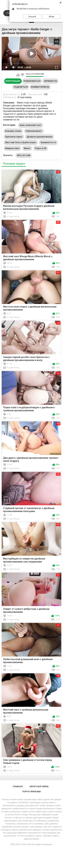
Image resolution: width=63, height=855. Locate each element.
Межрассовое (12, 148)
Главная (18, 786)
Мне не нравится (22, 75)
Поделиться (21, 87)
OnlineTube (26, 844)
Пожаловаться (32, 81)
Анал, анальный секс (30, 125)
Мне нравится (18, 75)
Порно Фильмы (31, 791)
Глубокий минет (34, 131)
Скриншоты (50, 81)
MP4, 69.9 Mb (23, 155)
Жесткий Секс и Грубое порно (20, 142)
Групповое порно (14, 137)
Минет (27, 148)
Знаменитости (48, 142)
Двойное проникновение (39, 137)
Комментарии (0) (40, 87)
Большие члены (13, 131)
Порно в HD (40, 148)
